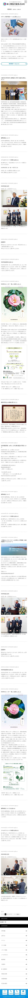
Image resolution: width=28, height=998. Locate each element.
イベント (3, 940)
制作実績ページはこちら (14, 63)
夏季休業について (5, 138)
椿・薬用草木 (4, 969)
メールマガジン (4, 954)
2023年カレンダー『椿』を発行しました (11, 284)
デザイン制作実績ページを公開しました (11, 16)
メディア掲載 (4, 950)
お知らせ (16, 75)
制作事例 (3, 959)
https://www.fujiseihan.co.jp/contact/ (8, 475)
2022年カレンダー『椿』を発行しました (11, 691)
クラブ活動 (3, 945)
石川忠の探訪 (4, 983)
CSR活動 (3, 930)
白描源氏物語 (4, 978)
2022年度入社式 (5, 593)
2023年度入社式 (5, 186)
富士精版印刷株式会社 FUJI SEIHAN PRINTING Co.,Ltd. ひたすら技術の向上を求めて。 (14, 4)
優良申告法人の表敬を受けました (9, 402)
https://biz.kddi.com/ (5, 467)
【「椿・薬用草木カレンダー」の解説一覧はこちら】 (12, 388)
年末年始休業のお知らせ (7, 262)
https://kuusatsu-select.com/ (7, 573)
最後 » (18, 914)
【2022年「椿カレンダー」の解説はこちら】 (10, 792)
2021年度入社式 (5, 854)
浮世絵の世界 (4, 973)
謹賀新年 (3, 242)
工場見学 (3, 964)
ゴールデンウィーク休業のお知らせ (10, 160)
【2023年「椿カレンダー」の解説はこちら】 (10, 386)
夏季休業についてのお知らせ (8, 808)
